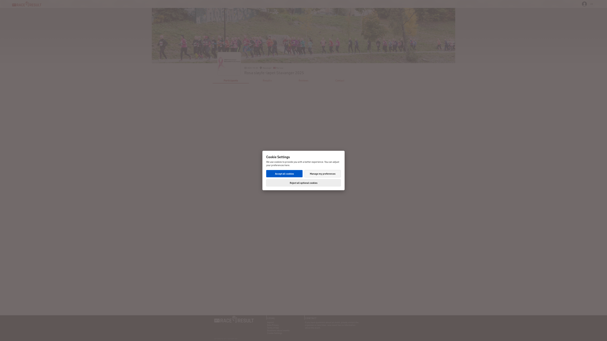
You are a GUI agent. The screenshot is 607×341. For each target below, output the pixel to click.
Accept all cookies (284, 173)
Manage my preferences (322, 173)
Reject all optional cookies (303, 182)
